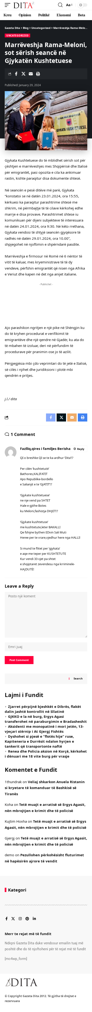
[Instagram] (20, 919)
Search (78, 678)
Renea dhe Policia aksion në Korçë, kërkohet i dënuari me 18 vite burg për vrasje (46, 754)
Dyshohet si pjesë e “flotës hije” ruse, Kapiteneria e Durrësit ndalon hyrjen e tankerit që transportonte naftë (39, 741)
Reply (80, 449)
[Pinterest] (27, 919)
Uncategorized (17, 35)
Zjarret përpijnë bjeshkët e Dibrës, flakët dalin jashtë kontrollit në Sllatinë (43, 709)
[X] (13, 919)
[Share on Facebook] (16, 74)
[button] (9, 5)
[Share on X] (23, 74)
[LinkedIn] (34, 919)
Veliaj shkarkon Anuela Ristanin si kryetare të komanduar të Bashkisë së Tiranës (45, 787)
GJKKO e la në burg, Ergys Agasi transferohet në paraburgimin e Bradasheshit (46, 719)
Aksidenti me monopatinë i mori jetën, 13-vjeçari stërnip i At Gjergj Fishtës (44, 729)
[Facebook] (6, 919)
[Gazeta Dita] (24, 5)
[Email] (30, 74)
